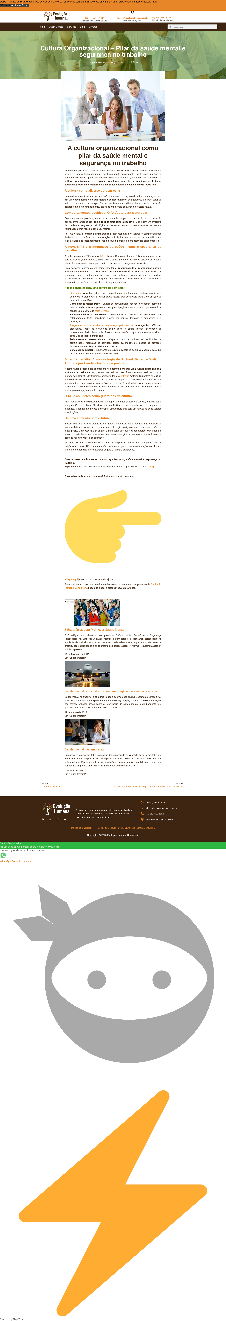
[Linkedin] (57, 819)
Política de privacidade (81, 828)
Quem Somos (56, 27)
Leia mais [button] (152, 1)
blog (151, 466)
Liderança (75, 293)
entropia (125, 376)
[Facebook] (43, 819)
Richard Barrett (133, 359)
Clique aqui (71, 579)
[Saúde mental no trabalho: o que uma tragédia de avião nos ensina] (87, 686)
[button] (1, 8)
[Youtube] (65, 819)
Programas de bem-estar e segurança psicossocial (101, 325)
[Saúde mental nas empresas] (87, 744)
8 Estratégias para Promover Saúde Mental (94, 629)
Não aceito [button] (5, 5)
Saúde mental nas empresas (84, 749)
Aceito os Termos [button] (20, 5)
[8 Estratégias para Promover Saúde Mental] (97, 625)
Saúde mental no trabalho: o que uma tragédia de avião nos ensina (111, 691)
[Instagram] (50, 819)
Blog (82, 27)
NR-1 (103, 256)
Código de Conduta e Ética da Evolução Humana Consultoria (126, 828)
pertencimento (102, 311)
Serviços (71, 27)
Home (42, 27)
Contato (93, 27)
